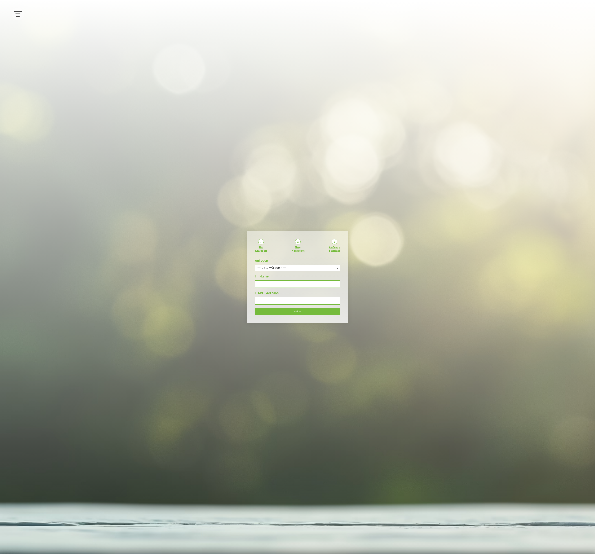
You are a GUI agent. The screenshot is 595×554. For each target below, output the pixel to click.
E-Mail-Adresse (267, 293)
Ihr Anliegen (261, 249)
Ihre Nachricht (297, 249)
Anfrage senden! (334, 249)
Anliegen (261, 261)
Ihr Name (262, 276)
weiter (297, 311)
